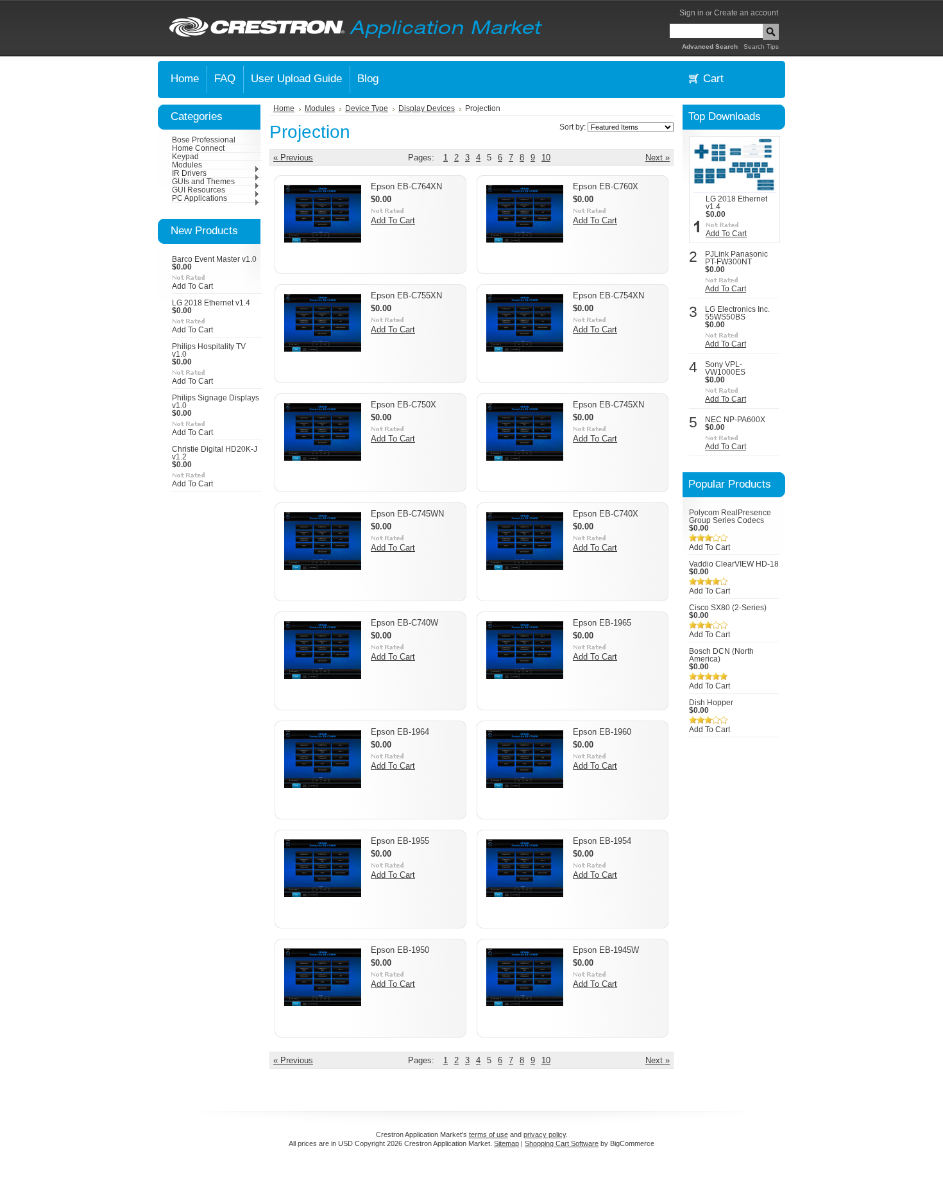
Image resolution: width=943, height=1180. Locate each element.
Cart (713, 79)
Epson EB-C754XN (608, 295)
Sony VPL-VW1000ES (725, 368)
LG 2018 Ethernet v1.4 (211, 303)
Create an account (746, 12)
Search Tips (761, 46)
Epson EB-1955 (400, 841)
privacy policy (544, 1134)
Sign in (691, 12)
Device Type (366, 108)
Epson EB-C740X (605, 513)
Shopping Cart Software (562, 1143)
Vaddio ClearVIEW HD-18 (734, 564)
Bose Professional (203, 140)
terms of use (488, 1134)
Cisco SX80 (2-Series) (728, 607)
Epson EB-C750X (403, 404)
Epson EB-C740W (404, 623)
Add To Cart (192, 286)
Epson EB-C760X (605, 186)
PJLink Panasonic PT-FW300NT (736, 258)
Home (283, 108)
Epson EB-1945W (606, 950)
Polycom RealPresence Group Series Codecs (730, 516)
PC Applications (199, 198)
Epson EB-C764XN (406, 186)
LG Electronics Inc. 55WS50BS (737, 313)
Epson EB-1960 (602, 732)
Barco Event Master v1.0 (214, 259)
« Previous (293, 157)
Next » (657, 157)
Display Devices (426, 108)
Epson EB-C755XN (406, 295)
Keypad (185, 156)
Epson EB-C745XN (608, 404)
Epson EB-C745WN (407, 513)
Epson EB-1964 (400, 732)
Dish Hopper (711, 702)
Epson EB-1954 (602, 841)
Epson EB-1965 (602, 623)
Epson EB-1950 (400, 950)
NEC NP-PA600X (735, 419)
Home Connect (198, 148)
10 (545, 157)
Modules (187, 165)
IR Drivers (189, 173)
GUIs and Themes (203, 181)
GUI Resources (198, 190)
